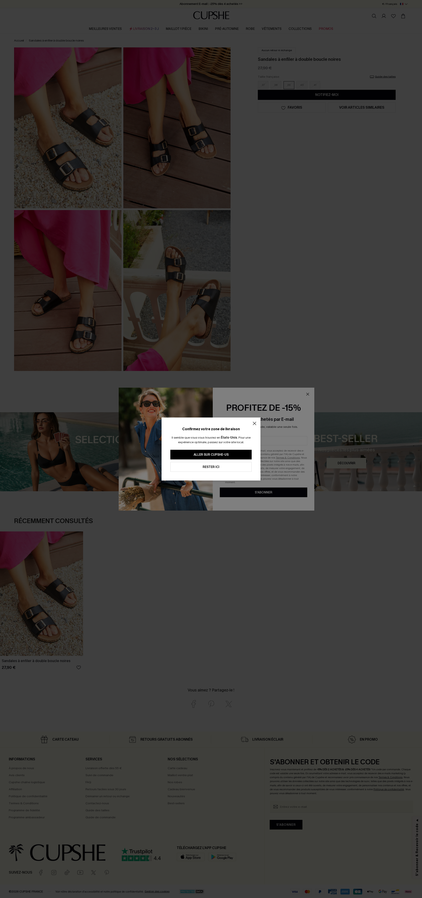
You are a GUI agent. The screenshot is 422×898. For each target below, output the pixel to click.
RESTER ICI (211, 467)
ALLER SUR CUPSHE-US (211, 455)
